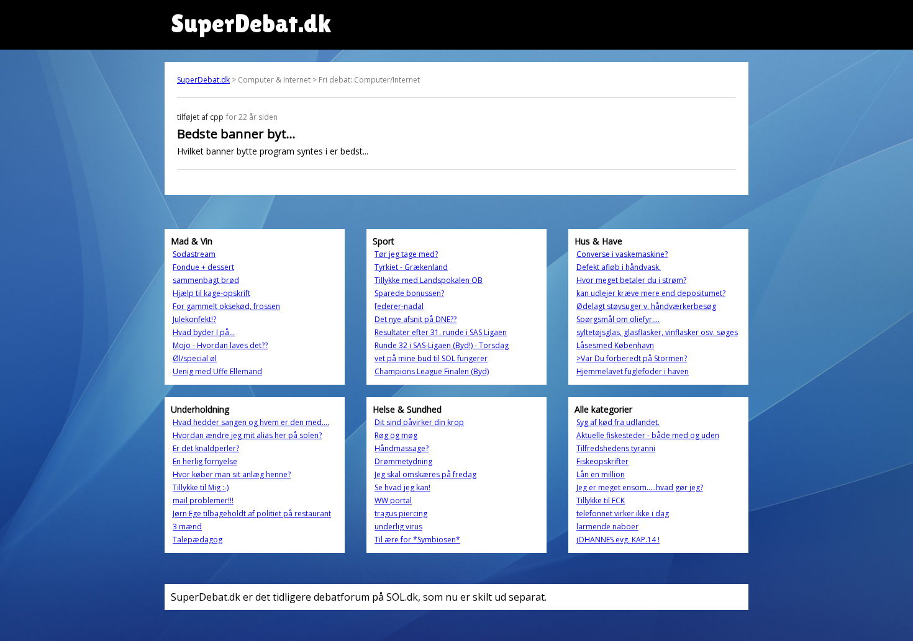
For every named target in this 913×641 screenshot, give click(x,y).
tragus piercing (401, 513)
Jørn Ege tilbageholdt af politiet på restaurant (252, 513)
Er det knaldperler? (206, 448)
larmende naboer (607, 526)
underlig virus (398, 526)
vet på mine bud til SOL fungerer (431, 358)
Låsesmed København (615, 345)
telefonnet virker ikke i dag (622, 513)
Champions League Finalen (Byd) (432, 371)
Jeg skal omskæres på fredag (425, 474)
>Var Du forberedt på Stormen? (631, 358)
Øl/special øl (195, 358)
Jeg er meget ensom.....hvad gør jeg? (639, 487)
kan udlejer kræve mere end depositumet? (650, 293)
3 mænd (187, 526)
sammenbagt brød (206, 280)
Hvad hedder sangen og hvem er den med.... (251, 422)
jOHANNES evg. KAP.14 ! (618, 539)
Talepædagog (197, 539)
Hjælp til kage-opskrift (211, 293)
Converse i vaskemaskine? (622, 254)
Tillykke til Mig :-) (201, 487)
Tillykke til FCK (600, 500)
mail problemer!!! (203, 500)
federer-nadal (399, 306)
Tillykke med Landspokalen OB (429, 280)
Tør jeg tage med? (406, 254)
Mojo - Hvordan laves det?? (220, 345)
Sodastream (194, 254)
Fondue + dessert (203, 267)
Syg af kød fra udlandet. (618, 422)
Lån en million (600, 474)
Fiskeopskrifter (602, 461)
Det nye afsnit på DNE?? (416, 319)
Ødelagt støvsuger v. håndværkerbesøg (646, 306)
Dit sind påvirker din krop (419, 422)
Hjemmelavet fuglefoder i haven (632, 371)
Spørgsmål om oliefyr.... (618, 319)
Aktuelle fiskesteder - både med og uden (647, 435)
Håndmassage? (402, 448)
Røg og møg (396, 435)
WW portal (393, 500)
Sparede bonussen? (409, 293)
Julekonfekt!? (194, 319)
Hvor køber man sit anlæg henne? (232, 474)
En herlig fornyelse (205, 461)
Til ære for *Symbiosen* (417, 539)
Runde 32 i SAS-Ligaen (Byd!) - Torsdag (442, 345)
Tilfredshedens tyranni (615, 448)
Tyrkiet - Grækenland (411, 267)
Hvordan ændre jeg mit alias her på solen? (247, 435)
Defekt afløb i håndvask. (618, 267)
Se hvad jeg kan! (402, 487)
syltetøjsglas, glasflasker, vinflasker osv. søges (657, 332)
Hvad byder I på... (204, 332)
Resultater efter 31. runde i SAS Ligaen (441, 332)
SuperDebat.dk (203, 79)
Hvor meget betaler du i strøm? (631, 280)
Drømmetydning (403, 461)
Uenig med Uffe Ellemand (217, 371)
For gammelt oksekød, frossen (226, 306)
